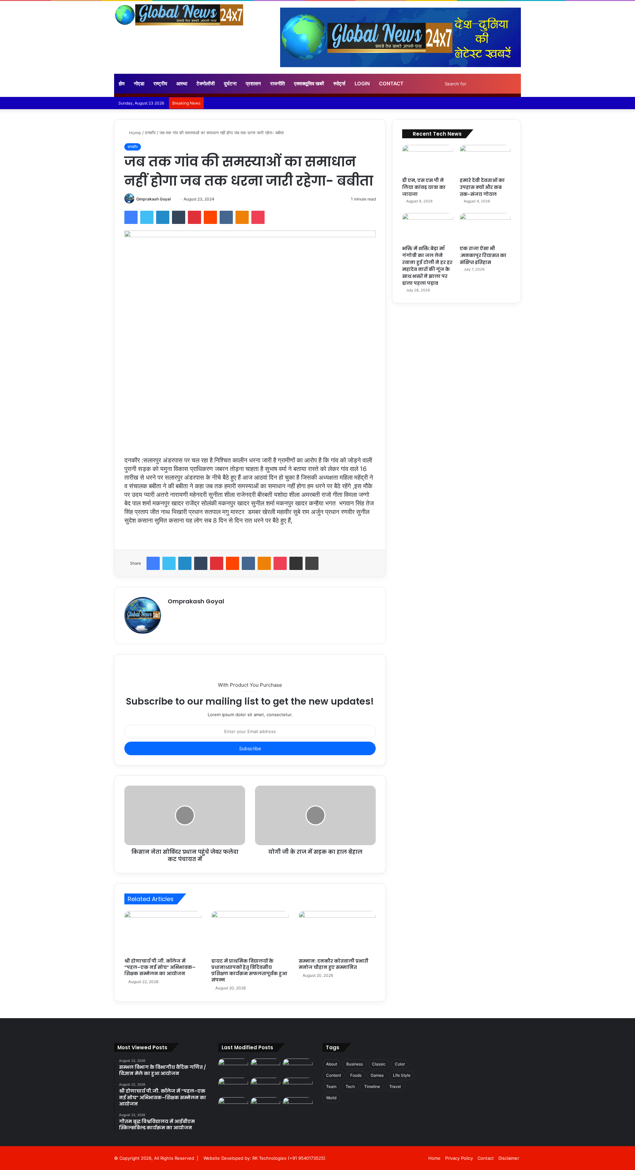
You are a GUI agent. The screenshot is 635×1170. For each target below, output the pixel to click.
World (331, 1097)
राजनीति (277, 83)
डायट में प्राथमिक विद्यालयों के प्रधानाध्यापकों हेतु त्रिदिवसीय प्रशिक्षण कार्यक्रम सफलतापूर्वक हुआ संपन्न (249, 970)
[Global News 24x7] (178, 14)
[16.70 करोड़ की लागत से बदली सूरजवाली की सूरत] (233, 1105)
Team (331, 1086)
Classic (379, 1064)
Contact (391, 83)
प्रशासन (253, 83)
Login (362, 83)
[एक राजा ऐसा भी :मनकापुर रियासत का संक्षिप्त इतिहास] (485, 227)
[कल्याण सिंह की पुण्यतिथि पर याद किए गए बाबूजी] (298, 1105)
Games (377, 1075)
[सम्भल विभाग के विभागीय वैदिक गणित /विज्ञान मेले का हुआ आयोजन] (233, 1067)
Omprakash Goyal (153, 198)
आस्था (181, 83)
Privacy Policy (459, 1158)
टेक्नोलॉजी (205, 83)
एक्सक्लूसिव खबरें (309, 83)
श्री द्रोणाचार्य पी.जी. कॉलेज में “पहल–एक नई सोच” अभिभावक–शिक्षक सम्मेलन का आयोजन (159, 967)
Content (333, 1075)
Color (400, 1064)
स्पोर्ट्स (339, 83)
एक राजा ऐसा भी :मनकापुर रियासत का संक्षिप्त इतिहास (483, 255)
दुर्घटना (230, 83)
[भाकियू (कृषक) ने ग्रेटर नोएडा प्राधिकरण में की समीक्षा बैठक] (265, 1105)
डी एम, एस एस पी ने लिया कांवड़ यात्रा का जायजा (423, 187)
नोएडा (139, 83)
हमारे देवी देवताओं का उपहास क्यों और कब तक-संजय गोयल (482, 187)
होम (122, 83)
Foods (355, 1075)
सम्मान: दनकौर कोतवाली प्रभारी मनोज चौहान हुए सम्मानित (333, 964)
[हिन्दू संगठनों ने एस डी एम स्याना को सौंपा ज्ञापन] (298, 1086)
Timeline (372, 1086)
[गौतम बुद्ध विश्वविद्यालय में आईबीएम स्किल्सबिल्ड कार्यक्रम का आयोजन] (298, 1067)
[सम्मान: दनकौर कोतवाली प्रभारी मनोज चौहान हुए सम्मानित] (337, 933)
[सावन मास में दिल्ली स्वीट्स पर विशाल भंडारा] (233, 1086)
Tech (350, 1086)
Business (354, 1064)
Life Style (401, 1075)
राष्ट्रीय (160, 83)
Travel (395, 1086)
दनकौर (150, 132)
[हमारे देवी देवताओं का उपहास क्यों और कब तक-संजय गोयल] (485, 159)
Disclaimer (508, 1158)
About (331, 1064)
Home (134, 132)
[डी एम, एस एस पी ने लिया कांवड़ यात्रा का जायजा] (427, 159)
